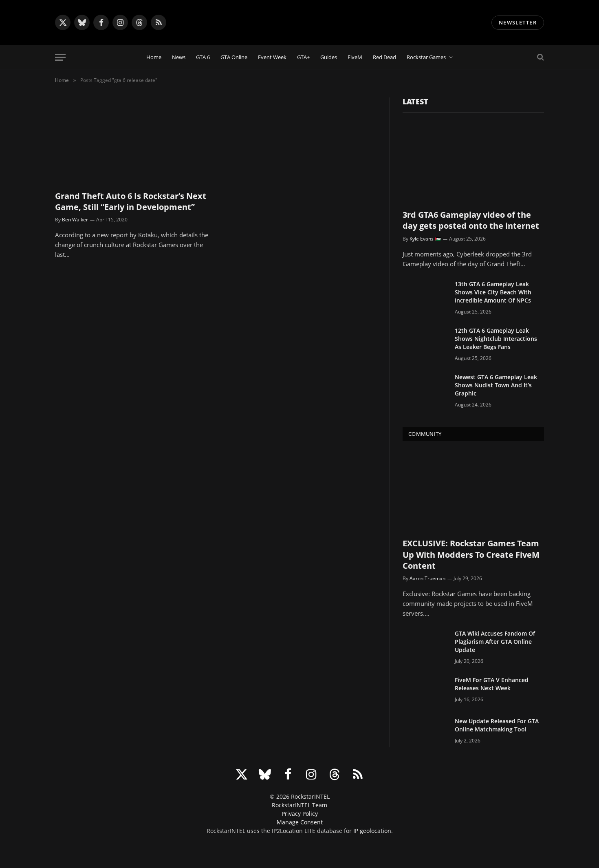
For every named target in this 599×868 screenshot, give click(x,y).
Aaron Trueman (427, 578)
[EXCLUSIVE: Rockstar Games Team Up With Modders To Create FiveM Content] (473, 491)
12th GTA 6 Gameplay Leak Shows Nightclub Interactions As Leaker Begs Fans (496, 339)
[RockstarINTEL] (299, 22)
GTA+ (303, 57)
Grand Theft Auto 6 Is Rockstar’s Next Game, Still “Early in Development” (130, 201)
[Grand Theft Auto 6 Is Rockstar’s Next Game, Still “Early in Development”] (131, 140)
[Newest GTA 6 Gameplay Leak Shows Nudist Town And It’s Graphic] (425, 387)
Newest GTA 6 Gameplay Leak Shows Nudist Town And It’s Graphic (496, 385)
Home (153, 57)
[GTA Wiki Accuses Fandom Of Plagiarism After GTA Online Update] (425, 644)
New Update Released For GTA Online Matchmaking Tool (497, 725)
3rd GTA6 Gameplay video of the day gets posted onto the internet (471, 220)
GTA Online (233, 57)
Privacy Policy (300, 813)
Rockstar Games (426, 57)
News (178, 57)
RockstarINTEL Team (299, 805)
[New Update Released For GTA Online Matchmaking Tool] (425, 731)
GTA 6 (203, 57)
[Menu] (60, 57)
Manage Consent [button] (300, 822)
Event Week (272, 57)
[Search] (539, 57)
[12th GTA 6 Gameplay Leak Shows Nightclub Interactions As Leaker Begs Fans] (425, 341)
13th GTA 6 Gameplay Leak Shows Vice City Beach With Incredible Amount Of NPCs (493, 292)
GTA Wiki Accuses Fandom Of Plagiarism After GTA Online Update (495, 641)
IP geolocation (372, 831)
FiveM (355, 57)
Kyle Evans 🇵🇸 (425, 238)
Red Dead (384, 57)
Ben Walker (75, 219)
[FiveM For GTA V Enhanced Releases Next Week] (425, 690)
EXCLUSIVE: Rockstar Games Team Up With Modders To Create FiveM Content (471, 554)
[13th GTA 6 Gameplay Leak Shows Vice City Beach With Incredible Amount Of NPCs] (425, 294)
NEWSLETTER (518, 22)
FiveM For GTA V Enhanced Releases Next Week (492, 684)
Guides (328, 57)
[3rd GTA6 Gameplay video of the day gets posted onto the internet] (473, 163)
